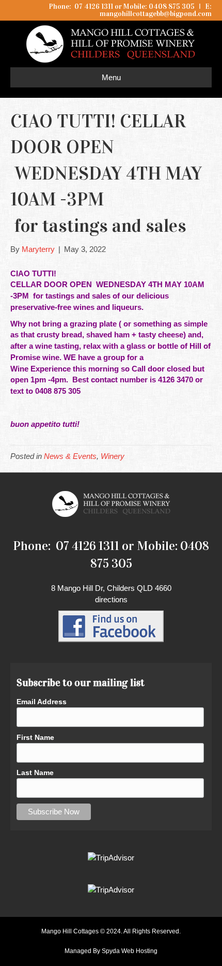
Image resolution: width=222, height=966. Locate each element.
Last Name (35, 772)
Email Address (42, 701)
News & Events (70, 456)
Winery (112, 456)
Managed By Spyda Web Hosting (111, 951)
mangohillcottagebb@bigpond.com (156, 13)
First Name (35, 737)
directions (111, 599)
